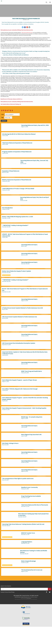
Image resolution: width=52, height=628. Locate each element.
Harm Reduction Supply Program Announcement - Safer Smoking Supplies (24, 408)
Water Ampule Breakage (28, 561)
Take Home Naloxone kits (26, 32)
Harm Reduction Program (33, 597)
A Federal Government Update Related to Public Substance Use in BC (22, 308)
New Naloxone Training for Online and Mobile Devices (33, 551)
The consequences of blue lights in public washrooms (17, 478)
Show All (4, 120)
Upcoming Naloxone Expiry (29, 245)
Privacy (12, 592)
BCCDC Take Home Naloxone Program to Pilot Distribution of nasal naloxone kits (25, 289)
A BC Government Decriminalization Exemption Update (18, 343)
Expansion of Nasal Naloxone (10, 171)
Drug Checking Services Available (31, 496)
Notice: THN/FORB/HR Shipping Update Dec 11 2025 (17, 216)
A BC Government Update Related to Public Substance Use (19, 317)
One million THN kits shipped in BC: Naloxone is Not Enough (19, 389)
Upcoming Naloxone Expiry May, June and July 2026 (34, 161)
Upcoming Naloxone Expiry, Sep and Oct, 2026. (35, 125)
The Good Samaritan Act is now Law (31, 570)
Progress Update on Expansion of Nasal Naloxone (16, 152)
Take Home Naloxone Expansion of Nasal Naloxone (17, 143)
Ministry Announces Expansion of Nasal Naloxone (16, 180)
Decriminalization (7, 208)
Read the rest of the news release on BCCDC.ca (11, 99)
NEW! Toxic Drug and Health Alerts (31, 371)
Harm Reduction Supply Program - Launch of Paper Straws (19, 380)
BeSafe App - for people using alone (31, 417)
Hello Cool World (29, 598)
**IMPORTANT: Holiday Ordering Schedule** (15, 225)
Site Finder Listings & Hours (10, 443)
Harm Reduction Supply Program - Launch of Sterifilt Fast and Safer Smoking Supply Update (25, 398)
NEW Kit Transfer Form (28, 533)
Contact (2, 592)
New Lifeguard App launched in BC (31, 434)
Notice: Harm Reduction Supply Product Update (16, 271)
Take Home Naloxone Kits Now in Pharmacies (34, 505)
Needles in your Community (29, 487)
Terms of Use (8, 592)
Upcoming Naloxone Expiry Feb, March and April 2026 (34, 198)
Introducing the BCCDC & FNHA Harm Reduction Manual (18, 134)
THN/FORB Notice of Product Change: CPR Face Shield (18, 188)
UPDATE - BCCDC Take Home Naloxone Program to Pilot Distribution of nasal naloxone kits (25, 235)
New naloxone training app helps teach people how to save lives (33, 514)
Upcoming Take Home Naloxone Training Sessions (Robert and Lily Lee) (23, 524)
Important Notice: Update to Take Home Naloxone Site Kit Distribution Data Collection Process (24, 353)
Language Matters (26, 542)
